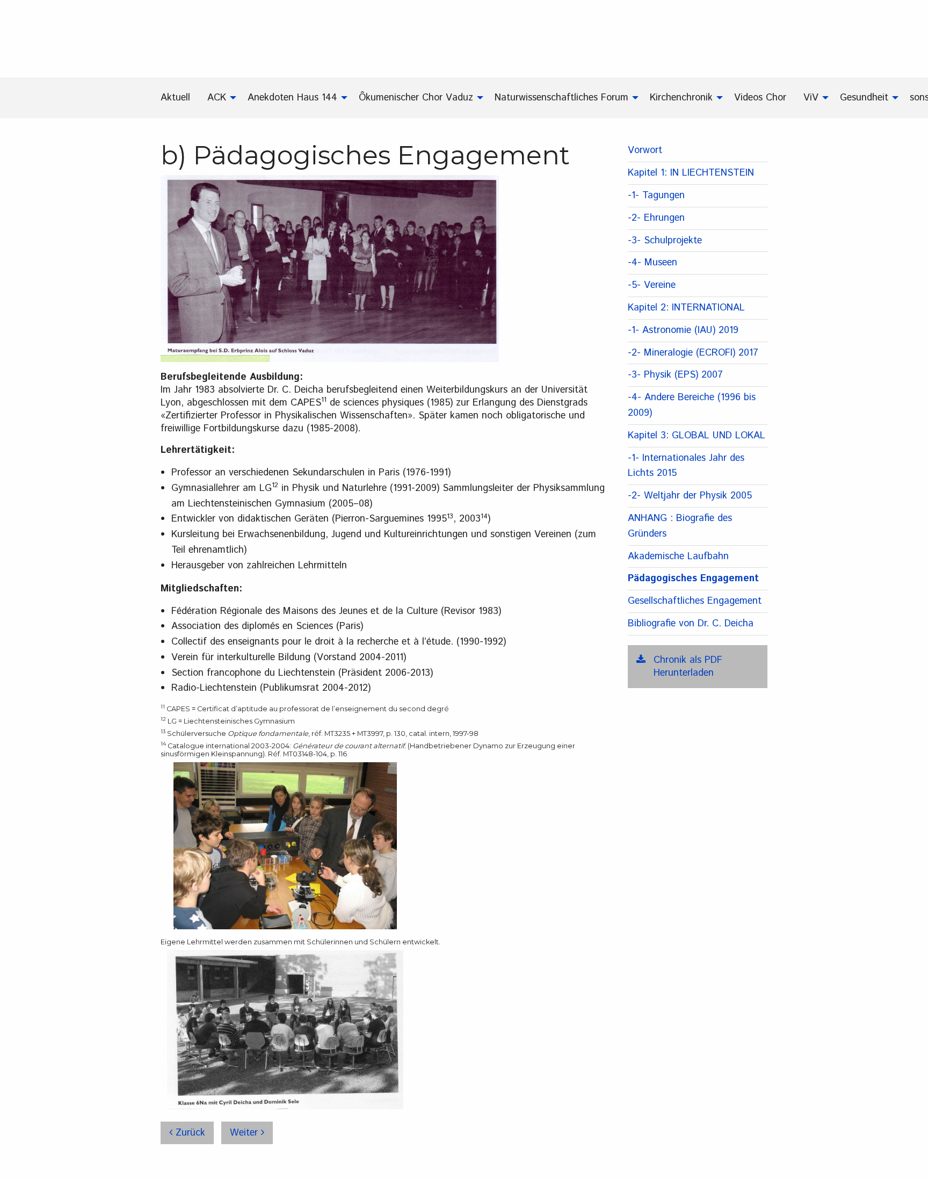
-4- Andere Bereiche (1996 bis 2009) (692, 405)
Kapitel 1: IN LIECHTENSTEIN (691, 173)
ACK (216, 98)
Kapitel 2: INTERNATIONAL (686, 308)
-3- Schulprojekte (665, 241)
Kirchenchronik (681, 98)
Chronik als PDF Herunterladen (688, 666)
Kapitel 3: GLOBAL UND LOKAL (696, 436)
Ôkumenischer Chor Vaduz (416, 98)
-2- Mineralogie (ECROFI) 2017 (693, 353)
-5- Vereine (652, 285)
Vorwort (645, 150)
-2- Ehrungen (656, 218)
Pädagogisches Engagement (693, 579)
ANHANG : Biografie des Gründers (680, 526)
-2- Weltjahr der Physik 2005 (690, 496)
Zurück (188, 1133)
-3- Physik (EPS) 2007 (675, 375)
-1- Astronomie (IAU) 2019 (683, 330)
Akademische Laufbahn (678, 556)
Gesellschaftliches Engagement (695, 601)
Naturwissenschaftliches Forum (561, 98)
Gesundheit (864, 98)
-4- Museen (652, 263)
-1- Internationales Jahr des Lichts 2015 (686, 466)
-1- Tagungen (656, 196)
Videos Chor (760, 98)
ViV (810, 98)
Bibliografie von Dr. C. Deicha (690, 624)
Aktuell (175, 98)
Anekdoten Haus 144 (292, 98)
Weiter (245, 1133)
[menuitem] (180, 98)
